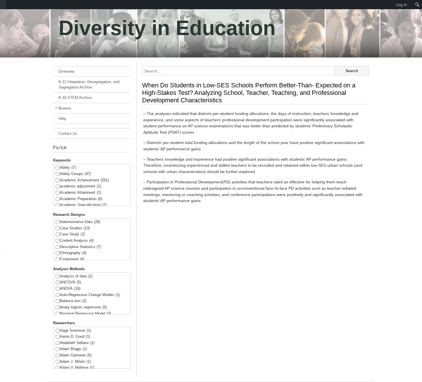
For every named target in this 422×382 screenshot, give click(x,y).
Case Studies (75, 228)
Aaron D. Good (75, 336)
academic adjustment (80, 186)
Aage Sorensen (75, 330)
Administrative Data (80, 222)
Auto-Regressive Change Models (90, 295)
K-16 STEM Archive (75, 97)
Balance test (73, 301)
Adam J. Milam (75, 361)
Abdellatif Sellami (77, 343)
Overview (66, 71)
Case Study (72, 234)
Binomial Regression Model (85, 313)
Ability (68, 167)
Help (62, 118)
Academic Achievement (84, 180)
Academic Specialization (83, 205)
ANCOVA (70, 282)
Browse (65, 108)
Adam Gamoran (76, 355)
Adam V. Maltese (77, 367)
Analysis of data (76, 276)
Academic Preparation (81, 199)
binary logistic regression (83, 307)
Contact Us (68, 133)
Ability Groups (75, 174)
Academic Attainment (80, 192)
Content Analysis (77, 240)
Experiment (72, 259)
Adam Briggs (73, 349)
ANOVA (70, 288)
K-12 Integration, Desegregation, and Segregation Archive (89, 84)
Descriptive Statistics (80, 247)
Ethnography (73, 253)
